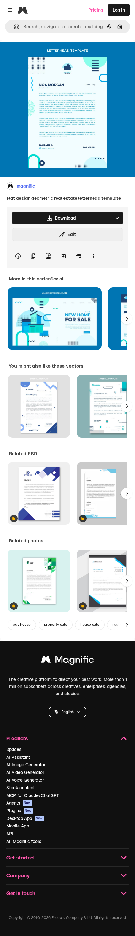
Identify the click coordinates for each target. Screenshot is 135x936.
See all (58, 279)
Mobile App (17, 826)
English (67, 712)
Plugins (19, 810)
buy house (22, 624)
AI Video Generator (25, 772)
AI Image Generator (26, 765)
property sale (55, 624)
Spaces (13, 749)
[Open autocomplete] (14, 26)
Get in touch (20, 893)
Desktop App (24, 818)
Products (17, 738)
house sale (89, 624)
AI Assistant (18, 757)
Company (18, 875)
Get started (20, 857)
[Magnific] (67, 661)
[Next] (126, 318)
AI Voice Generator (25, 780)
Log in (119, 10)
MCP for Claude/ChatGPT (32, 795)
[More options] (93, 256)
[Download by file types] (117, 218)
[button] (67, 712)
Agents (18, 803)
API (9, 834)
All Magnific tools (23, 841)
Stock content (20, 787)
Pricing (95, 10)
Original (40, 54)
